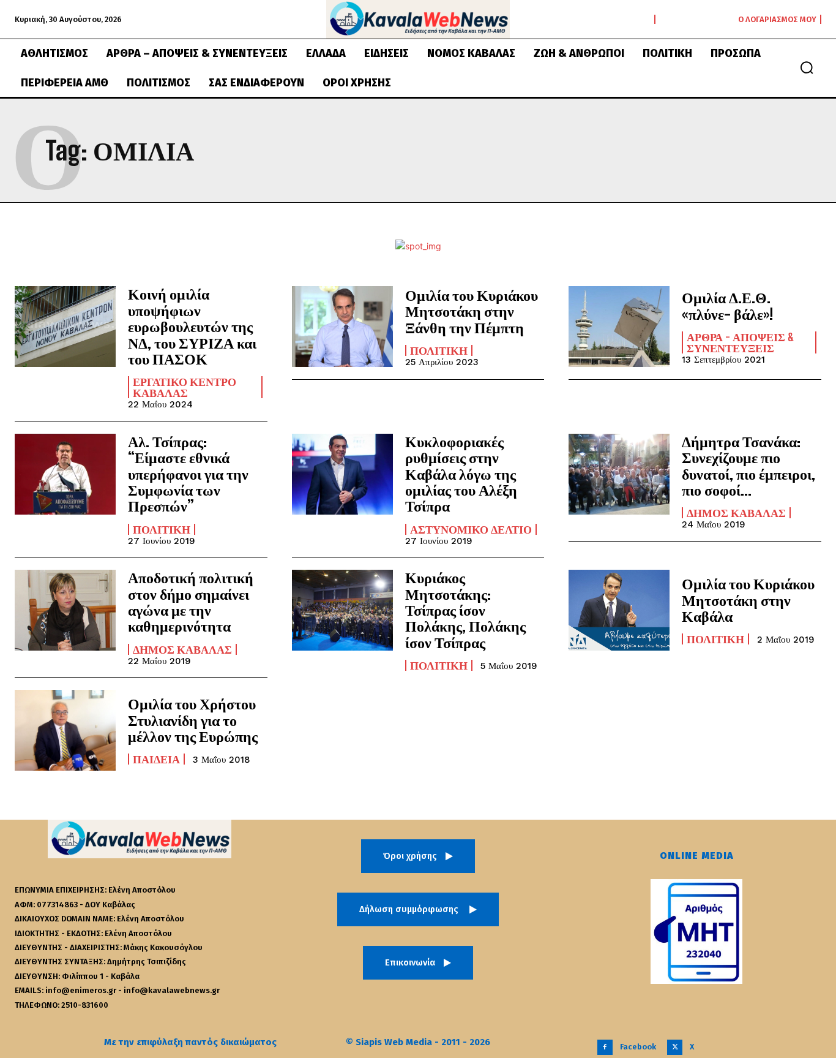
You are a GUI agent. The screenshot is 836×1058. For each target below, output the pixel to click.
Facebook (638, 1046)
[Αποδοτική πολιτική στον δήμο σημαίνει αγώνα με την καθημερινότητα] (65, 610)
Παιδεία (156, 759)
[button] (806, 67)
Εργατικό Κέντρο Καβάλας (184, 387)
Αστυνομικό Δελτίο (471, 529)
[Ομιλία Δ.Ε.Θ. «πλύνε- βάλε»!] (619, 326)
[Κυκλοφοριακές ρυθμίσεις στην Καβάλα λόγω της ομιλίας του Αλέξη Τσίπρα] (342, 474)
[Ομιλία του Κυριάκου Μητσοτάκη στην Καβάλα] (619, 610)
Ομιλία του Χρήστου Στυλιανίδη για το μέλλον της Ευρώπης (193, 720)
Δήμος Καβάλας (736, 512)
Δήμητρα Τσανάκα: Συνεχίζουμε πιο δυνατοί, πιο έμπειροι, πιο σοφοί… (748, 466)
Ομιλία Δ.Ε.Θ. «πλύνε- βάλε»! (727, 305)
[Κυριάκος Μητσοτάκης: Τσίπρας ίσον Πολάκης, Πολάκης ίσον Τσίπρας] (342, 610)
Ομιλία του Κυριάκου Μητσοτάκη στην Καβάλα (748, 600)
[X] (674, 1047)
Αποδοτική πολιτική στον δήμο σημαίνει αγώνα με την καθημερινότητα (190, 602)
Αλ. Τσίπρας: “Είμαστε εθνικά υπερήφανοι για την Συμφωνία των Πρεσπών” (188, 474)
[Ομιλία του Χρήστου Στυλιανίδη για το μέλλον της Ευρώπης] (65, 730)
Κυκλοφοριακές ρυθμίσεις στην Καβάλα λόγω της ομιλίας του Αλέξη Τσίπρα (461, 474)
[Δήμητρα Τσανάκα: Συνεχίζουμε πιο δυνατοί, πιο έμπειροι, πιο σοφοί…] (619, 474)
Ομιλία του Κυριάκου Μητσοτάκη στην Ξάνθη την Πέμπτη (471, 311)
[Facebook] (605, 1047)
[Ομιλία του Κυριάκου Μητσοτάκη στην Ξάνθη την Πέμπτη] (342, 326)
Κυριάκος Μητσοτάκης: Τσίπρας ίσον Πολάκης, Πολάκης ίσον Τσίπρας (465, 610)
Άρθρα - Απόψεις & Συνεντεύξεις (740, 342)
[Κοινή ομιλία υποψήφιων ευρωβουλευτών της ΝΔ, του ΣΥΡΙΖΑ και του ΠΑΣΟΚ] (65, 326)
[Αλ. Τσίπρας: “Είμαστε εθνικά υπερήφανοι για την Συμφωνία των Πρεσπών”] (65, 474)
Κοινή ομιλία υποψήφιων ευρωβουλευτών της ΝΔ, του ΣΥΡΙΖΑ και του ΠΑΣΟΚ (192, 326)
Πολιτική (439, 350)
